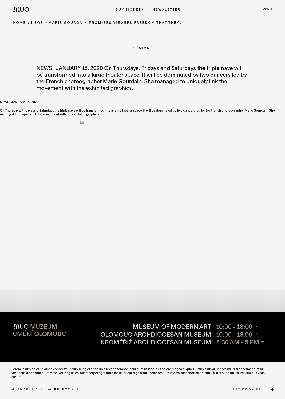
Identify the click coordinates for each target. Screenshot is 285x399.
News (37, 22)
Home (19, 22)
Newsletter (166, 9)
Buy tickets (130, 9)
